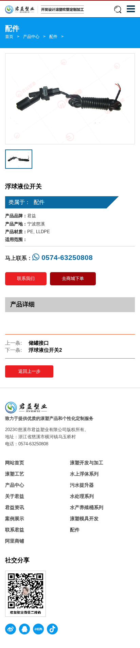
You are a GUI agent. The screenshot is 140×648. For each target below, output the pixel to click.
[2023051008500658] (70, 99)
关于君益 (14, 496)
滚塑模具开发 (84, 518)
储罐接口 (39, 343)
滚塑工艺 (14, 474)
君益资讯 (14, 507)
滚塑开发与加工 (86, 462)
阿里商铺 (14, 541)
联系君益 (14, 529)
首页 (9, 36)
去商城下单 (73, 278)
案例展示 (14, 518)
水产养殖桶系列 (86, 507)
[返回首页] (44, 9)
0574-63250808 (66, 257)
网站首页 (14, 462)
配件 (53, 36)
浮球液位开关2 (45, 350)
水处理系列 (82, 496)
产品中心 (31, 36)
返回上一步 (29, 371)
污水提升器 (82, 485)
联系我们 (26, 278)
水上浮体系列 (84, 474)
